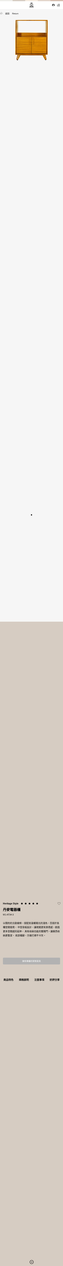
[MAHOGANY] (31, 5)
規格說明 (24, 980)
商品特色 (8, 980)
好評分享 (55, 980)
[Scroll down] (31, 1262)
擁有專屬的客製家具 (31, 961)
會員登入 (53, 5)
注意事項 (39, 980)
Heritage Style (10, 903)
